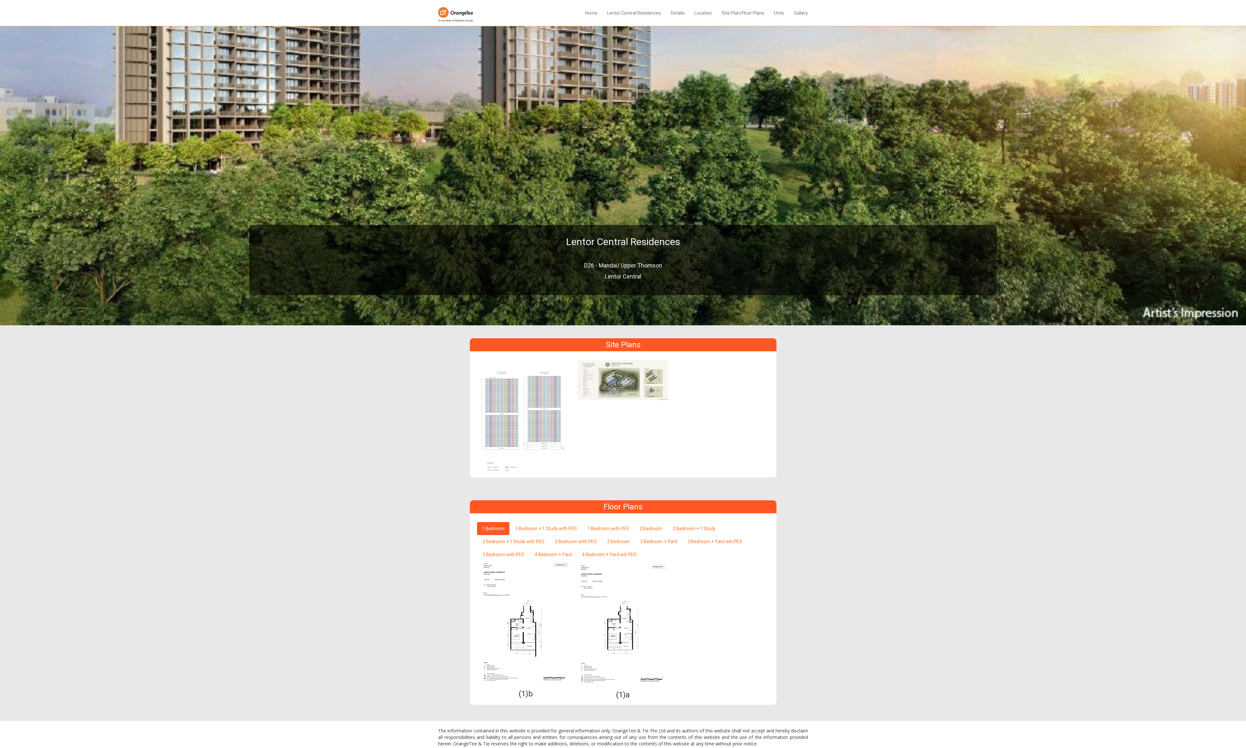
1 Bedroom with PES (608, 528)
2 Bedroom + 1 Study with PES (513, 541)
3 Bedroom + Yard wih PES (715, 541)
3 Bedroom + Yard (658, 541)
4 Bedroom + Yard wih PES (609, 554)
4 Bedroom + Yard (553, 554)
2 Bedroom (651, 528)
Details (678, 13)
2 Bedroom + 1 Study (694, 528)
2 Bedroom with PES (576, 541)
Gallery (801, 13)
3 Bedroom (618, 541)
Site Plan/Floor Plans (743, 13)
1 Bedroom (493, 528)
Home (591, 13)
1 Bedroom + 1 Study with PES (546, 528)
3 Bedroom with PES (503, 554)
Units (779, 13)
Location (703, 13)
